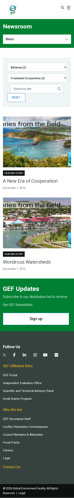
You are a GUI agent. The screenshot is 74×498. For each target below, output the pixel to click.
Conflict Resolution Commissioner (25, 427)
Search (62, 7)
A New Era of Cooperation (30, 181)
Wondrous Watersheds (27, 262)
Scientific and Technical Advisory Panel (28, 391)
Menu (10, 39)
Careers (8, 450)
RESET (16, 98)
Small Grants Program (17, 399)
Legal (6, 458)
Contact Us (12, 467)
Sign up (36, 319)
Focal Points (11, 442)
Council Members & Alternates (23, 434)
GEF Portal (10, 375)
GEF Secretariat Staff (17, 419)
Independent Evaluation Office (22, 383)
